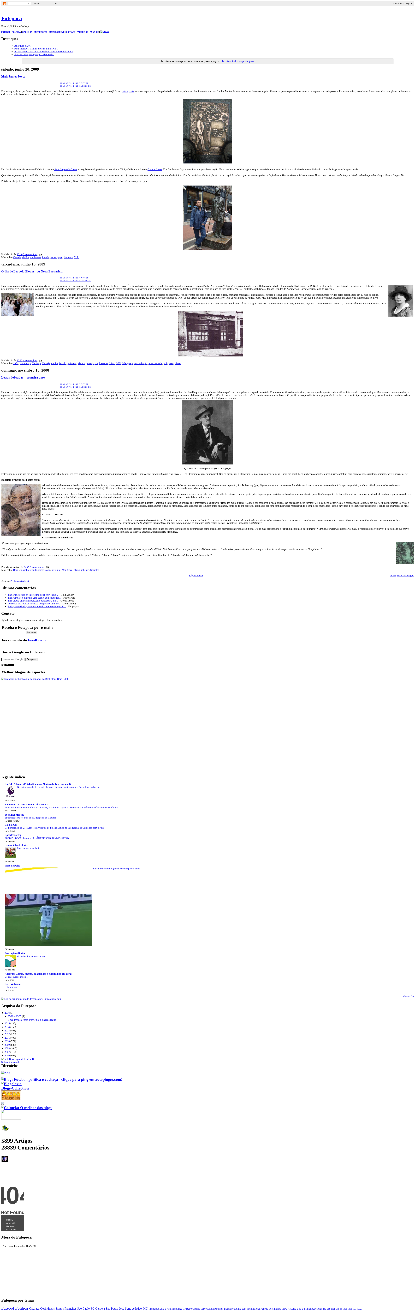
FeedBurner (38, 640)
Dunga (237, 1308)
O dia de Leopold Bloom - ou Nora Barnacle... (32, 271)
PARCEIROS (82, 32)
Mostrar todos (408, 996)
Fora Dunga (275, 1308)
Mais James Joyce (13, 76)
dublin (25, 257)
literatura (68, 257)
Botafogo (229, 1308)
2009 (7, 1044)
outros (125, 91)
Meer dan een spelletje (28, 848)
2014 (7, 1027)
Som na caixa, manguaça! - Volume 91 (34, 54)
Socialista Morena (14, 814)
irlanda (45, 257)
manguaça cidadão (316, 1308)
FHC (284, 1308)
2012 (7, 1034)
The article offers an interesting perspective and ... (33, 594)
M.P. (76, 257)
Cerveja (17, 257)
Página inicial (196, 575)
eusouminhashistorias (16, 845)
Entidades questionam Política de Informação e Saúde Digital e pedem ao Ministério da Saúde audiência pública (61, 807)
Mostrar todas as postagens (238, 61)
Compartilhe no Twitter (74, 83)
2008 (7, 1048)
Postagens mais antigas (402, 575)
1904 (15, 363)
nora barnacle (155, 363)
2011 (7, 1037)
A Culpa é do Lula (297, 1308)
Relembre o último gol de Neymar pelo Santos (116, 868)
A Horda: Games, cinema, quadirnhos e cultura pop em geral (38, 973)
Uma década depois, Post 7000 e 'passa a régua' (32, 1019)
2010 (7, 1041)
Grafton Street (155, 169)
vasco (204, 1308)
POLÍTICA (16, 32)
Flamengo (154, 1308)
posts (131, 91)
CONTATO (70, 32)
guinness (71, 363)
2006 (7, 1055)
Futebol (7, 1308)
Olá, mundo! (11, 987)
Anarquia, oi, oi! (22, 45)
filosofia (24, 570)
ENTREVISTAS (40, 32)
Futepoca (11, 18)
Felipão (264, 1308)
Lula (162, 1308)
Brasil (16, 570)
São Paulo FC (86, 1308)
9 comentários (37, 567)
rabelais (85, 570)
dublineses (35, 257)
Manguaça (127, 363)
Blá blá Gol (11, 824)
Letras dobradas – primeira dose (23, 377)
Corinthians (47, 1308)
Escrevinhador (13, 984)
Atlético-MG (140, 1308)
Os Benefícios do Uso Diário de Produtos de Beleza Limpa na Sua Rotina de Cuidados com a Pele (54, 827)
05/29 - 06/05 (14, 1016)
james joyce (56, 257)
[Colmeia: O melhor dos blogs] (26, 1108)
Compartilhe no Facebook (75, 86)
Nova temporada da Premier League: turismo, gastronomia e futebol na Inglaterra (58, 787)
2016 (7, 1012)
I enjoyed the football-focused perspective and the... (34, 603)
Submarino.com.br (10, 1062)
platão (77, 570)
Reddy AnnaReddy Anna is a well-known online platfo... (37, 606)
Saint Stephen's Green (65, 169)
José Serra (125, 1308)
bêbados (331, 1308)
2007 (7, 1052)
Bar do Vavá (341, 1308)
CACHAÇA (27, 32)
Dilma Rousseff (215, 1308)
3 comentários (30, 254)
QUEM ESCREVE (57, 32)
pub (165, 363)
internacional (253, 1308)
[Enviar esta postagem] (40, 254)
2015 (7, 1023)
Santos (59, 1308)
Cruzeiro (187, 1308)
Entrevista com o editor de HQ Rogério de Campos (30, 817)
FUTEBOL (5, 32)
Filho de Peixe (12, 865)
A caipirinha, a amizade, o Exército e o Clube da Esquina (43, 51)
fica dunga (357, 1309)
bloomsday (25, 363)
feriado (62, 363)
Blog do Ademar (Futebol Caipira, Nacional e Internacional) (38, 784)
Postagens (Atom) (19, 581)
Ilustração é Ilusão (15, 953)
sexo (171, 363)
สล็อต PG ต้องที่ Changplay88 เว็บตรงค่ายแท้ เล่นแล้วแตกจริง (37, 838)
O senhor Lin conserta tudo (31, 956)
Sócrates (94, 570)
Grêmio (196, 1308)
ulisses (178, 363)
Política (21, 1308)
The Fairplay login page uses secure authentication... (34, 597)
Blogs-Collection (15, 1088)
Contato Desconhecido (16, 976)
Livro (112, 363)
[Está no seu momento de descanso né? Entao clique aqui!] (31, 999)
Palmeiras (70, 1308)
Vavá (350, 1308)
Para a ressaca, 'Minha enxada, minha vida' (36, 48)
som (244, 1308)
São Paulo (112, 1308)
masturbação (140, 363)
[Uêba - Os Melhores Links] (11, 1099)
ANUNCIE (94, 32)
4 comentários (30, 360)
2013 (7, 1030)
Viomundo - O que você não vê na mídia (26, 804)
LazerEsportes (13, 835)
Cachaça (36, 363)
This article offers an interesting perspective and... (33, 600)
